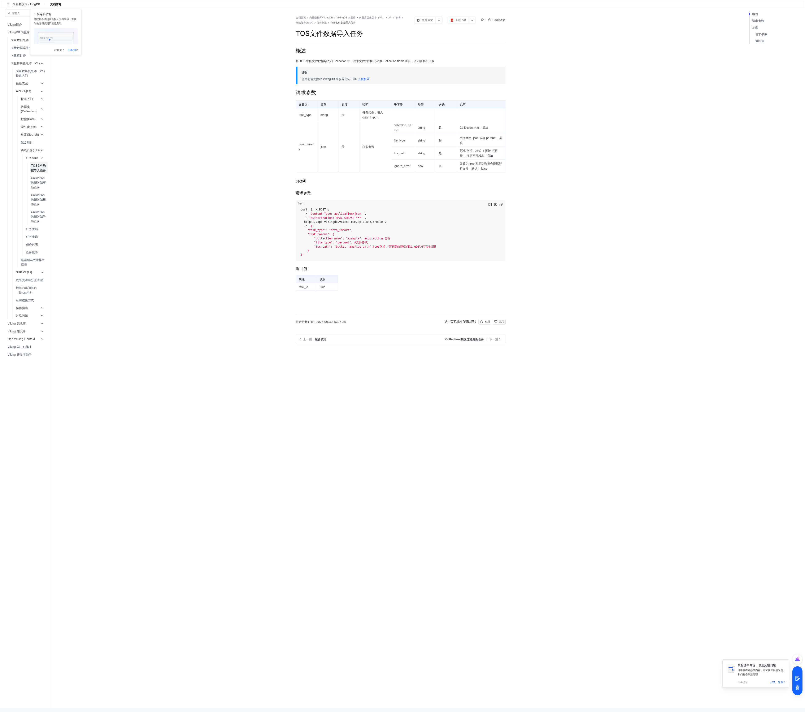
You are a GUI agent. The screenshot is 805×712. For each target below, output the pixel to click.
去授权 (362, 79)
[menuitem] (26, 47)
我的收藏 (500, 20)
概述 (755, 14)
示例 (755, 27)
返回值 (759, 41)
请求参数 (758, 20)
